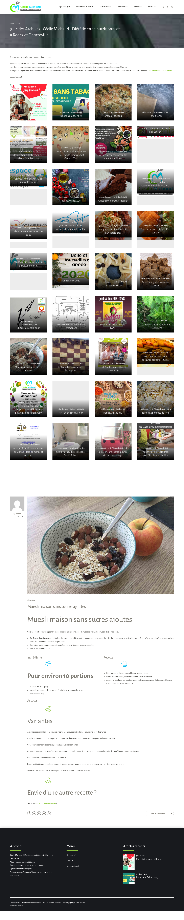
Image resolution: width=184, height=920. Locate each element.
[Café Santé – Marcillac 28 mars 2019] (113, 356)
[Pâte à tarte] (155, 102)
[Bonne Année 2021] (71, 187)
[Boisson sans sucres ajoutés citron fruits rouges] (113, 441)
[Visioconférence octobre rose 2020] (28, 225)
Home (12, 23)
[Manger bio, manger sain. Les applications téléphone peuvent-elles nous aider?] (28, 399)
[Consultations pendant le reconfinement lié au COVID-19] (155, 181)
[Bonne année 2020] (71, 269)
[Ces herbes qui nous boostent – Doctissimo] (155, 314)
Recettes (138, 7)
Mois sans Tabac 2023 (147, 877)
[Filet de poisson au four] (71, 399)
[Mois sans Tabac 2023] (71, 102)
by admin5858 (19, 514)
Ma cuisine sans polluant (149, 859)
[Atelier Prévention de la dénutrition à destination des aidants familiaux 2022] (28, 144)
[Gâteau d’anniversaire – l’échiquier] (71, 356)
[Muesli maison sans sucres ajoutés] (28, 356)
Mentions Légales (73, 866)
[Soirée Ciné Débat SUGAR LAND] (113, 314)
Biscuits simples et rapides (46, 804)
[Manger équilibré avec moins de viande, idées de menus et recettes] (28, 441)
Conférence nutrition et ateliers (160, 71)
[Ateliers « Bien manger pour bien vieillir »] (155, 131)
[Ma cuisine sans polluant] (28, 111)
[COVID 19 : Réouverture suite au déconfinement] (28, 262)
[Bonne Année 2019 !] (113, 399)
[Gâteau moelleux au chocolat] (113, 187)
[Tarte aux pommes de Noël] (155, 399)
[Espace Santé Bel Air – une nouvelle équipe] (28, 177)
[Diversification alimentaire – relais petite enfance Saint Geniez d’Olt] (71, 144)
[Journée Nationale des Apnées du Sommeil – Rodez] (71, 222)
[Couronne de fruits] (113, 272)
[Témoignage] (71, 314)
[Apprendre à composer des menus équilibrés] (113, 144)
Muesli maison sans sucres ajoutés (56, 606)
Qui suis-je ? (64, 7)
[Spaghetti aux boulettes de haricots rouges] (113, 224)
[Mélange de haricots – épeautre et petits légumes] (155, 351)
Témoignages (105, 7)
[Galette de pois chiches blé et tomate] (155, 224)
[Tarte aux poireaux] (113, 102)
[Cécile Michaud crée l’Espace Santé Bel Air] (71, 441)
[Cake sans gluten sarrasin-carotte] (155, 272)
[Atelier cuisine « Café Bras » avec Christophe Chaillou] (155, 441)
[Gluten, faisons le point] (28, 314)
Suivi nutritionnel (84, 7)
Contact (70, 861)
